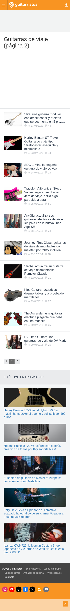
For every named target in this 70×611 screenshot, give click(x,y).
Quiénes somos (12, 573)
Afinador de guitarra (34, 573)
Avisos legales (54, 573)
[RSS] (39, 589)
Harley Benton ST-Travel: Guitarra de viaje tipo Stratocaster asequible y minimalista (41, 143)
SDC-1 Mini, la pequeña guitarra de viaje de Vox (40, 166)
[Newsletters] (46, 589)
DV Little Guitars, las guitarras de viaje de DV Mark (45, 338)
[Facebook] (25, 589)
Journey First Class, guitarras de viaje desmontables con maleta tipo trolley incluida (45, 246)
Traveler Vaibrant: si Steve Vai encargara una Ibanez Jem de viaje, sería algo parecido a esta (42, 194)
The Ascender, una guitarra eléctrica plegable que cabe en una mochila (43, 317)
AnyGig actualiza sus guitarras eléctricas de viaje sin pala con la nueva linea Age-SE (43, 221)
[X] (32, 589)
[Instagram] (5, 589)
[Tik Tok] (18, 589)
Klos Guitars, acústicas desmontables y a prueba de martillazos (44, 293)
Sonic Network (33, 568)
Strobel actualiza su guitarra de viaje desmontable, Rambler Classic (43, 269)
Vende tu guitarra (52, 568)
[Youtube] (12, 589)
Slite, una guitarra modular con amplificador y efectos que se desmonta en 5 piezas (44, 117)
